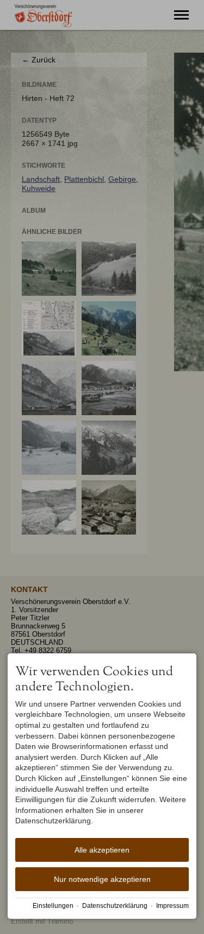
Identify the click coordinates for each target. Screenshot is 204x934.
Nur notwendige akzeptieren (102, 879)
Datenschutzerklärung (114, 906)
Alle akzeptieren (102, 850)
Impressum (172, 906)
